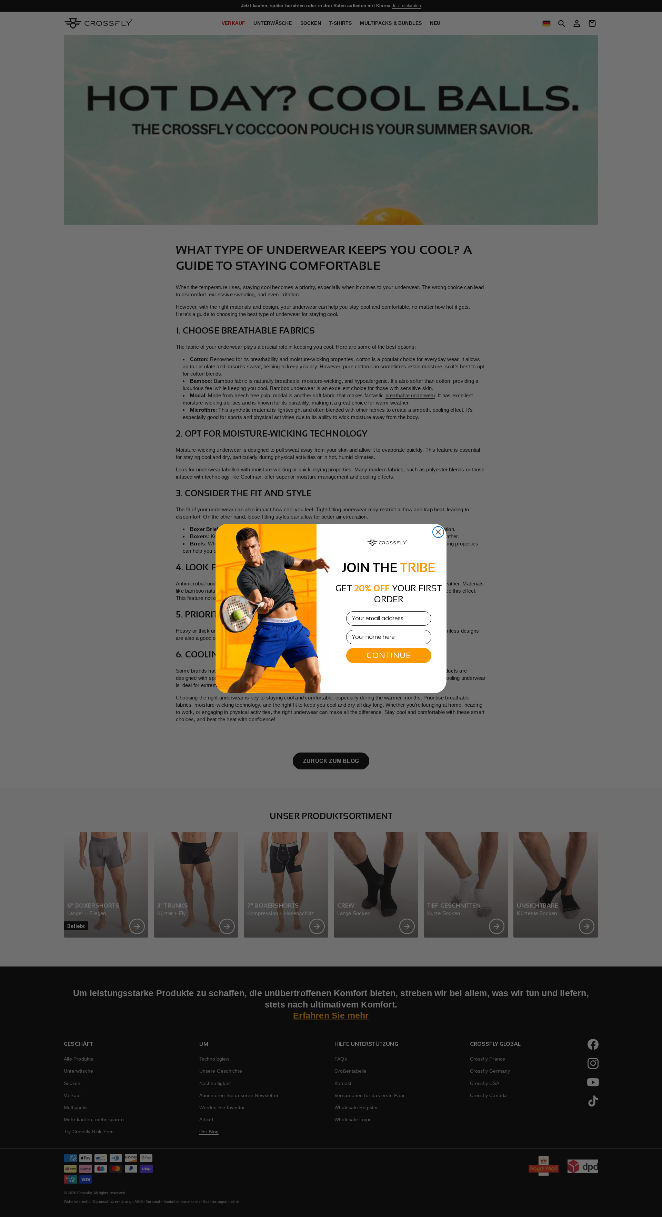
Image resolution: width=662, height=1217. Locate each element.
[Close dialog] (438, 532)
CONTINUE (389, 655)
